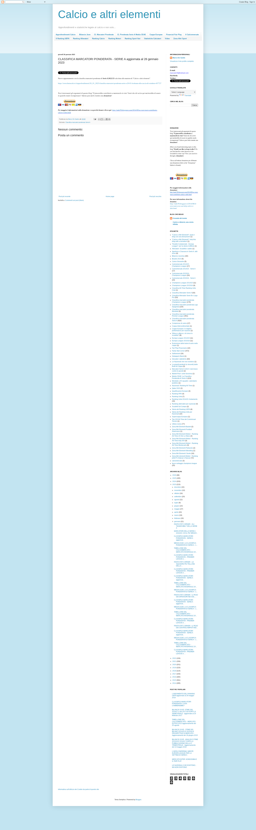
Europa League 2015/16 (181, 341)
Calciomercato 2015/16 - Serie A (183, 278)
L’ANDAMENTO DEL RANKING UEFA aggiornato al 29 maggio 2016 (183, 696)
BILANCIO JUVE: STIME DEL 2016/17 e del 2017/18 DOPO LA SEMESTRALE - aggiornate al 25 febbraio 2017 (184, 712)
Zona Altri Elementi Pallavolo (182, 448)
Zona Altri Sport (180, 39)
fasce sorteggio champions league (184, 463)
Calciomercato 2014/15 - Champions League (181, 265)
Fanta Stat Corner (178, 351)
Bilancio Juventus (178, 256)
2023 (174, 484)
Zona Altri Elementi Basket (181, 427)
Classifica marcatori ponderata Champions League (183, 301)
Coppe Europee (156, 35)
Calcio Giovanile (178, 261)
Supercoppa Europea (180, 417)
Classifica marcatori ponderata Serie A (77, 122)
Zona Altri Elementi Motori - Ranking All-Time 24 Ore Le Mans (185, 435)
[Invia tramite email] (99, 119)
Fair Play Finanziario (179, 348)
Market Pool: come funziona (182, 374)
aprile (176, 512)
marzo (176, 515)
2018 (174, 671)
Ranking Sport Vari (132, 39)
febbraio (177, 518)
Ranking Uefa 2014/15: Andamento (184, 399)
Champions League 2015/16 (182, 285)
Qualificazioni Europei (180, 391)
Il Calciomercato (192, 35)
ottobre (177, 493)
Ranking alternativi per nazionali (183, 404)
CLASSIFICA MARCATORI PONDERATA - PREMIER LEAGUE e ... (184, 557)
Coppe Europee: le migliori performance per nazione (181, 330)
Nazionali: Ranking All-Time (182, 386)
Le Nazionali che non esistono (183, 362)
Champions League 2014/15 (182, 283)
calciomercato (177, 461)
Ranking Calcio (98, 39)
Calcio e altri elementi (109, 14)
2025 (174, 478)
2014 (174, 683)
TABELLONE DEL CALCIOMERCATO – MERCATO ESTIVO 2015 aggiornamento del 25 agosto (184, 722)
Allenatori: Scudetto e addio (182, 249)
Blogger (138, 800)
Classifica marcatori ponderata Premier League (183, 315)
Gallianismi (176, 353)
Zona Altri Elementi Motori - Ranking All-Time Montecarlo (185, 444)
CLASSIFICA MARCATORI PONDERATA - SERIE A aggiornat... (183, 538)
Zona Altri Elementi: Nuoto (181, 453)
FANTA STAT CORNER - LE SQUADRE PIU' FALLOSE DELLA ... (184, 564)
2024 (174, 481)
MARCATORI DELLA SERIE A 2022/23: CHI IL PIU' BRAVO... (186, 532)
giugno (177, 506)
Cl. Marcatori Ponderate (104, 35)
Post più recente (64, 196)
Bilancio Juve (84, 35)
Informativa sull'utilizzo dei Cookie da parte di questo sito (78, 789)
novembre (178, 490)
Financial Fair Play (174, 35)
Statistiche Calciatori (152, 39)
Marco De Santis (179, 58)
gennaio (177, 521)
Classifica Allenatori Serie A (182, 293)
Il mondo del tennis (180, 218)
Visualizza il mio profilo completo (182, 61)
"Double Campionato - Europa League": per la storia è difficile (183, 245)
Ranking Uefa (177, 396)
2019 (174, 668)
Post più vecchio (155, 196)
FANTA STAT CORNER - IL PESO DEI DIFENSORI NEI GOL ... (186, 596)
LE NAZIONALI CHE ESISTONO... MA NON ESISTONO (184, 766)
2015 (174, 680)
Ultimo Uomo (176, 424)
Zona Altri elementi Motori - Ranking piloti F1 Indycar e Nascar (185, 457)
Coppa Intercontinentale (180, 326)
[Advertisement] (106, 48)
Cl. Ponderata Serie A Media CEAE (131, 35)
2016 (174, 677)
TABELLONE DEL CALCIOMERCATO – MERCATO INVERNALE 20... (185, 550)
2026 (174, 475)
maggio (177, 509)
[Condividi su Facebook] (106, 119)
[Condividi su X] (104, 119)
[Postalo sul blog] (101, 119)
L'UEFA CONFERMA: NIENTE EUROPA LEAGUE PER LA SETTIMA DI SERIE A (182, 753)
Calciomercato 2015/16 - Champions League (181, 274)
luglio (176, 503)
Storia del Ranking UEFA (181, 409)
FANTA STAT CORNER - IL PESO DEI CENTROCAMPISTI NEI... (186, 627)
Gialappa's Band (178, 356)
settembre (178, 497)
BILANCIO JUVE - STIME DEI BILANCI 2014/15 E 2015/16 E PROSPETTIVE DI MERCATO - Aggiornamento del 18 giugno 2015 (185, 732)
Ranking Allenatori (80, 39)
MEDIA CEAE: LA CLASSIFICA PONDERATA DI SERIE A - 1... (185, 544)
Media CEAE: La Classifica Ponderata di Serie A (181, 377)
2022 (174, 658)
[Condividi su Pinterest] (109, 119)
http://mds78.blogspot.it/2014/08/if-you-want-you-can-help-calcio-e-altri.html (183, 206)
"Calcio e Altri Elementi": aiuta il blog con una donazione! (183, 236)
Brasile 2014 (176, 259)
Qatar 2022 (176, 388)
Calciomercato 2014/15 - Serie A (183, 269)
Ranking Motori (114, 39)
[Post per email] (95, 119)
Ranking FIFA (177, 394)
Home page (110, 196)
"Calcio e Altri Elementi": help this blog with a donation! (184, 240)
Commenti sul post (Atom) (74, 200)
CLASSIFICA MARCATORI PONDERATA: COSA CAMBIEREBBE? (181, 704)
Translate (187, 95)
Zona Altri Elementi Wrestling (182, 451)
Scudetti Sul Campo (179, 406)
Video (167, 39)
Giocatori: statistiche (179, 359)
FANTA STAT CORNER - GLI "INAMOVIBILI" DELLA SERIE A (185, 526)
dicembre (177, 487)
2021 (174, 661)
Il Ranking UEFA (62, 39)
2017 (174, 674)
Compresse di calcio (179, 323)
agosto (177, 500)
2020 (174, 664)
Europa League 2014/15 (181, 338)
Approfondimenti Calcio (65, 35)
